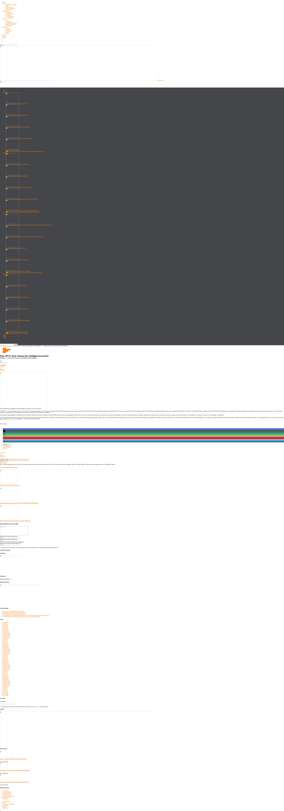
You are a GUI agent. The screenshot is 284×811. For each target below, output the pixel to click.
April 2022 (5, 691)
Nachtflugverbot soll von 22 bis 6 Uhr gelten (18, 459)
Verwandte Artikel (4, 467)
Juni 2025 (5, 641)
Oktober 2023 (6, 667)
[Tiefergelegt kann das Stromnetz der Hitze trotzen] (12, 258)
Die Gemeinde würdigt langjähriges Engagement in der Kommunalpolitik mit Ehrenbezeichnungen (29, 224)
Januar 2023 (6, 679)
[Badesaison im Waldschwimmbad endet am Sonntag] (12, 270)
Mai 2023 (5, 674)
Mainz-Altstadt (9, 7)
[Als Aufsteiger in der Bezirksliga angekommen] (12, 174)
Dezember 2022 (6, 680)
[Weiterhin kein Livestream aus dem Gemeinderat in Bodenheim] (9, 500)
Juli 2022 (5, 687)
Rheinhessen (6, 11)
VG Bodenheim (9, 16)
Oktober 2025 (6, 635)
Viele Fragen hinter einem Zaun (9, 485)
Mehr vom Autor (13, 467)
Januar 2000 (6, 695)
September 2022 (7, 684)
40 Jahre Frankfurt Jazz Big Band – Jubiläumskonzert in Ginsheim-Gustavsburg (24, 236)
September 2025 (7, 637)
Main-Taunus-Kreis (10, 24)
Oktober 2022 (6, 683)
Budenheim (8, 12)
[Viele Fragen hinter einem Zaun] (9, 482)
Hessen (4, 19)
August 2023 (6, 670)
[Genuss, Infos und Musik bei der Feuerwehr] (12, 102)
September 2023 (7, 668)
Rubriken (5, 27)
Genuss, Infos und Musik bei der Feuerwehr (16, 103)
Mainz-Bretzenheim (10, 8)
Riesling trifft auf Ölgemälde (12, 150)
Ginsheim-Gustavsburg (11, 23)
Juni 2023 (5, 672)
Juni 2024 (5, 657)
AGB (4, 802)
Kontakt (5, 806)
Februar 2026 (6, 630)
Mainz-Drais (9, 9)
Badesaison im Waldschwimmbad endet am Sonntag (18, 271)
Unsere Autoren (6, 801)
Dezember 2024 (6, 649)
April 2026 (5, 627)
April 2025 (5, 643)
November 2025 (7, 634)
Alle (7, 151)
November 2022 (7, 682)
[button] (4, 429)
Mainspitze (8, 25)
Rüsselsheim (7, 792)
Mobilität (5, 448)
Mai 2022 (5, 690)
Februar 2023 (6, 678)
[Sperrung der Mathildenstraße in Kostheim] (12, 246)
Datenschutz (37, 706)
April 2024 (5, 659)
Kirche (7, 32)
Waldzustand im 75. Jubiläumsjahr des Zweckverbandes (19, 138)
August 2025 (6, 638)
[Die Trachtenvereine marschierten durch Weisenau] (9, 518)
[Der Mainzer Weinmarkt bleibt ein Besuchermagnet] (12, 125)
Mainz (4, 3)
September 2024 (7, 653)
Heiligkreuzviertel (7, 445)
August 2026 (6, 622)
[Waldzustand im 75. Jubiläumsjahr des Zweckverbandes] (12, 137)
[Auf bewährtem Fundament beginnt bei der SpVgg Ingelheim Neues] (12, 197)
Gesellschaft (9, 31)
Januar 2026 (6, 631)
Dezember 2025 (6, 633)
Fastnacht (8, 29)
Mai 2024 (5, 658)
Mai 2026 (5, 626)
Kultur (7, 33)
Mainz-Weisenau (10, 345)
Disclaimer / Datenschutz (9, 803)
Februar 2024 (6, 662)
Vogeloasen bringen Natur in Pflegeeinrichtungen (17, 164)
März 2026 (5, 629)
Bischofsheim (9, 21)
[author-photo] (4, 461)
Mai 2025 (5, 642)
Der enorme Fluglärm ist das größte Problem (18, 460)
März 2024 (5, 661)
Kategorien (5, 351)
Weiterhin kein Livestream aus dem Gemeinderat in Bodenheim (19, 503)
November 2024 (7, 650)
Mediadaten (5, 805)
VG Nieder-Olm (10, 17)
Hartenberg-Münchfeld (11, 4)
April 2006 (5, 694)
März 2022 (5, 692)
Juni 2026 (5, 625)
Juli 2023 (5, 671)
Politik (4, 36)
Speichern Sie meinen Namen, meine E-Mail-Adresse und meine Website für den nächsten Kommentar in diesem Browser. (30, 547)
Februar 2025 (6, 646)
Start (4, 1)
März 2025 (5, 645)
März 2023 (5, 676)
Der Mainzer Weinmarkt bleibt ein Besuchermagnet (18, 126)
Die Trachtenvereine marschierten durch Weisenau (15, 521)
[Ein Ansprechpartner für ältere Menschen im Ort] (12, 113)
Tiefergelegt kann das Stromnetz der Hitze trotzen (17, 259)
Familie (7, 28)
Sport (4, 35)
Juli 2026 (5, 623)
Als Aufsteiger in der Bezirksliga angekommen (17, 175)
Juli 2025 (5, 639)
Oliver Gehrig (3, 362)
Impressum (5, 807)
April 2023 (5, 675)
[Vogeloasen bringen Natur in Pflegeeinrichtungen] (12, 163)
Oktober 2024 (6, 651)
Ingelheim (8, 15)
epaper (4, 37)
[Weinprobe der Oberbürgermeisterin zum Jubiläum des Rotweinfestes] (12, 209)
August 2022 (6, 686)
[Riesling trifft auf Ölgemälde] (12, 148)
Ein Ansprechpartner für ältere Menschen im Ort (17, 115)
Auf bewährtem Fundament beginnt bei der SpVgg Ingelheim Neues (22, 199)
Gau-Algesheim (9, 13)
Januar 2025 (6, 647)
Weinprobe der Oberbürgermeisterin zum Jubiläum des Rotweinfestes (22, 210)
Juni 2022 (5, 688)
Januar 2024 (6, 663)
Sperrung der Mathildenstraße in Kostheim (16, 248)
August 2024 (6, 654)
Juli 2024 (5, 655)
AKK (7, 20)
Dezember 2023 (6, 664)
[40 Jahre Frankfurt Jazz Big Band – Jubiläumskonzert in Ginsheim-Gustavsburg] (12, 235)
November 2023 (7, 666)
